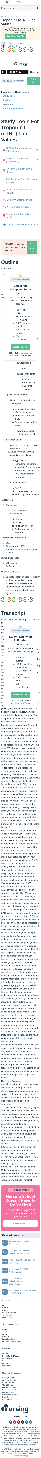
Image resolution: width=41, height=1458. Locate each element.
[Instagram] (22, 1422)
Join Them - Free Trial (32, 247)
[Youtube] (14, 1422)
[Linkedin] (26, 1422)
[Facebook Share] (3, 49)
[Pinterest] (18, 1422)
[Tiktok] (30, 1422)
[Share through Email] (25, 49)
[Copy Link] (30, 49)
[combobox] (17, 8)
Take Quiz (33, 81)
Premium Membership (20, 280)
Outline (6, 100)
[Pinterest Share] (20, 49)
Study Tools (9, 96)
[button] (7, 2)
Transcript (8, 104)
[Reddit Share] (9, 49)
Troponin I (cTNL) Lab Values (16, 17)
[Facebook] (10, 1422)
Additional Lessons (13, 108)
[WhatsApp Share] (14, 49)
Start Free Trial (20, 347)
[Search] (37, 8)
